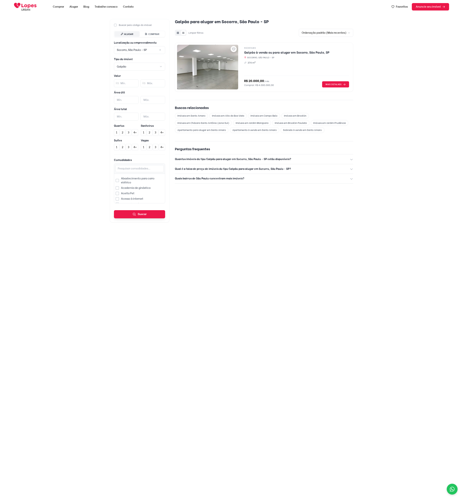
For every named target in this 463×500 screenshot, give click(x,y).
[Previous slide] (181, 67)
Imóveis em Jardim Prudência (329, 122)
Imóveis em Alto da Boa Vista (228, 115)
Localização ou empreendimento (135, 42)
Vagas (145, 140)
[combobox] (139, 66)
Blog (86, 6)
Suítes (118, 140)
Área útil (119, 92)
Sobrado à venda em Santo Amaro (302, 130)
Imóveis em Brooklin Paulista (291, 122)
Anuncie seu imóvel (428, 6)
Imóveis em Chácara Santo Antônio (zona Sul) (203, 122)
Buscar (142, 214)
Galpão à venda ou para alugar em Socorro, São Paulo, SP (286, 52)
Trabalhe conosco (106, 6)
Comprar (58, 6)
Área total (120, 109)
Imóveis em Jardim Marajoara (252, 122)
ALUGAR (128, 33)
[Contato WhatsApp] (452, 489)
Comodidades (123, 160)
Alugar (73, 6)
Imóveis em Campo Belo (263, 115)
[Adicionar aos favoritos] (234, 49)
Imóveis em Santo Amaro (191, 115)
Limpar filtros (195, 32)
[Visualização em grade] (178, 32)
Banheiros (147, 125)
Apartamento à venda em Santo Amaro (254, 130)
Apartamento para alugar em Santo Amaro (201, 130)
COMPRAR (153, 33)
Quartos (119, 125)
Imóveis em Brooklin (295, 115)
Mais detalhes (333, 84)
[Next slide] (234, 67)
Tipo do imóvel (123, 59)
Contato (128, 6)
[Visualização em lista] (183, 32)
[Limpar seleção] (160, 50)
